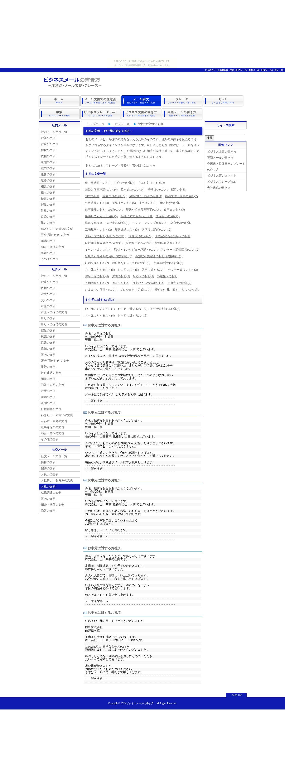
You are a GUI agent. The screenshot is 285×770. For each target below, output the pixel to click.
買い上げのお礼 (169, 202)
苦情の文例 (48, 391)
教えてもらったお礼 (186, 289)
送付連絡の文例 (51, 372)
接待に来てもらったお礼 (137, 216)
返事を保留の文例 (52, 427)
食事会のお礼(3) (174, 209)
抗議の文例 (48, 336)
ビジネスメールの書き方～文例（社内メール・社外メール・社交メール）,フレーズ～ (245, 70)
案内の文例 (48, 168)
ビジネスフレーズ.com (100, 114)
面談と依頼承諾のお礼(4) (101, 189)
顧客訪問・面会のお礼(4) (145, 196)
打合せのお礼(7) (124, 182)
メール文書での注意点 (100, 101)
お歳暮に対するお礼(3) (168, 263)
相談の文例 (48, 186)
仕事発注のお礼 (95, 209)
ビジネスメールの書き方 (140, 703)
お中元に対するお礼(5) (133, 315)
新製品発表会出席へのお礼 (172, 236)
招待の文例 (48, 468)
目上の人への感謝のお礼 (148, 283)
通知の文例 (48, 162)
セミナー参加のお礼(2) (183, 269)
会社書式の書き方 (219, 187)
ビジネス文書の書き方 (141, 114)
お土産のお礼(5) (128, 269)
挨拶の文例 (48, 150)
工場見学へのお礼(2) (98, 229)
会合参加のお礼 (180, 223)
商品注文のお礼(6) (124, 202)
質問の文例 (48, 403)
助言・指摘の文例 (52, 247)
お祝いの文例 (49, 474)
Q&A (223, 101)
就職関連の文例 (51, 492)
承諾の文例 (48, 306)
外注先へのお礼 (167, 276)
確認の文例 (48, 240)
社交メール (122, 124)
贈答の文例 (48, 510)
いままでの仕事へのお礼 (101, 289)
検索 (59, 114)
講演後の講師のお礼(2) (157, 229)
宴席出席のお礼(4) (97, 276)
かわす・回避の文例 (54, 421)
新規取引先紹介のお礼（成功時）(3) (108, 256)
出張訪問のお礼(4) (97, 202)
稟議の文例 (48, 253)
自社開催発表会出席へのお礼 (104, 243)
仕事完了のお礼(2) (179, 283)
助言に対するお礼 (153, 269)
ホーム (59, 101)
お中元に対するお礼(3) (165, 309)
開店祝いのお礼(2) (168, 216)
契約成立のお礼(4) (133, 189)
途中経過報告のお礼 (98, 182)
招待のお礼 (178, 189)
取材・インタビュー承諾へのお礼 (136, 249)
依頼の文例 (48, 156)
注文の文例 (48, 294)
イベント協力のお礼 (98, 249)
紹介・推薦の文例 (52, 504)
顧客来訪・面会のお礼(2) (181, 196)
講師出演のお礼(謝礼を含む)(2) (105, 236)
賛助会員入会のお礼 (168, 243)
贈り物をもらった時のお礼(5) (131, 263)
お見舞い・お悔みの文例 (57, 480)
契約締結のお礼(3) (127, 229)
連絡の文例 (48, 180)
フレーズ (182, 101)
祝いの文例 (48, 222)
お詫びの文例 (49, 144)
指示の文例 (48, 192)
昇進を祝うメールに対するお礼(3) (107, 223)
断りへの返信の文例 (54, 324)
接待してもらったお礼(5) (101, 216)
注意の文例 (48, 210)
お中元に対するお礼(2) (133, 309)
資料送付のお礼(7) (114, 196)
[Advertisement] (142, 29)
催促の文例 (48, 204)
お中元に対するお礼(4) (100, 315)
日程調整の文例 (51, 409)
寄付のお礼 (162, 289)
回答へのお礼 (120, 283)
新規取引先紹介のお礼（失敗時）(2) (159, 256)
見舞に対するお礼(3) (151, 182)
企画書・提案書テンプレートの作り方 (226, 166)
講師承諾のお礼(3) (141, 236)
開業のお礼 (92, 196)
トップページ (95, 124)
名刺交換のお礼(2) (97, 263)
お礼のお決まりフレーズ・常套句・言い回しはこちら (121, 165)
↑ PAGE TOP (236, 695)
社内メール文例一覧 (54, 132)
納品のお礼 (115, 209)
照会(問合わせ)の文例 (55, 234)
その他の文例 (49, 259)
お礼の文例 (48, 138)
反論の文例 (48, 216)
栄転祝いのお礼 (158, 189)
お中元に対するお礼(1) (100, 309)
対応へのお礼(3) (143, 276)
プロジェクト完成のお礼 (136, 289)
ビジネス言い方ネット (221, 175)
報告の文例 (48, 174)
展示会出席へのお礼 (139, 243)
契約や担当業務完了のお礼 (143, 209)
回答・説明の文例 (52, 384)
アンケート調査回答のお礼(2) (180, 249)
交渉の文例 (48, 300)
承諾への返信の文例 (54, 312)
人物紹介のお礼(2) (97, 283)
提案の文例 (48, 198)
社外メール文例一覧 (54, 276)
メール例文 (141, 101)
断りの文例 (48, 318)
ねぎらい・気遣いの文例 (57, 228)
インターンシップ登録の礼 (149, 223)
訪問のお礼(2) (121, 276)
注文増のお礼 (147, 202)
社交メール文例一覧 (54, 456)
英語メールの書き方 (182, 114)
